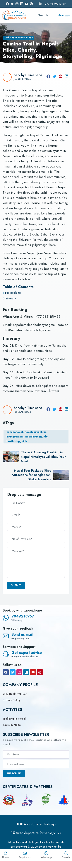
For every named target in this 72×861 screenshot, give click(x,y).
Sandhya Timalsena (28, 75)
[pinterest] (60, 77)
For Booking (13, 293)
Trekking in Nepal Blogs (18, 37)
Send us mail (22, 634)
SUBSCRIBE (14, 773)
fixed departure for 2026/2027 (36, 833)
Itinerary (11, 298)
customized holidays (36, 824)
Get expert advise (26, 652)
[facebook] (48, 77)
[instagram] (19, 672)
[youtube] (33, 672)
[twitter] (54, 77)
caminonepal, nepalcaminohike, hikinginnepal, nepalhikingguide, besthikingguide (27, 436)
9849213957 (22, 616)
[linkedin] (66, 77)
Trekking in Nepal (14, 719)
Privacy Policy (11, 700)
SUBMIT (16, 585)
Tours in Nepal (12, 725)
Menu (61, 15)
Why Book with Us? (15, 694)
